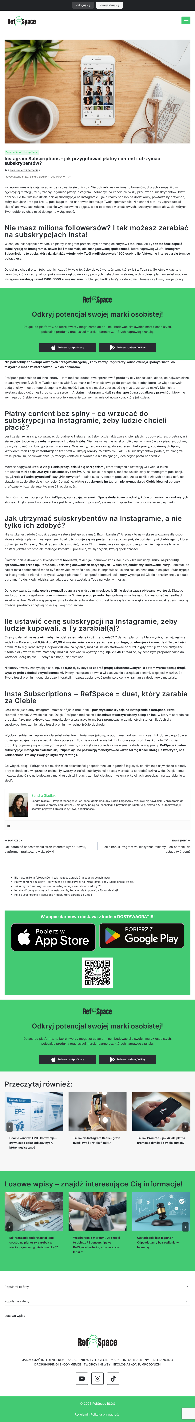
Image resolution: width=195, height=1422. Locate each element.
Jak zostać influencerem (43, 1360)
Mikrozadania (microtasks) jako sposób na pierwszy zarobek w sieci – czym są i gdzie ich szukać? (33, 1242)
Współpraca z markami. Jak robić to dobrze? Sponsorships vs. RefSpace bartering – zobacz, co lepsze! (96, 1245)
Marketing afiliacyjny (130, 1360)
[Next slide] (185, 1127)
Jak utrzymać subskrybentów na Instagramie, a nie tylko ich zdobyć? (57, 886)
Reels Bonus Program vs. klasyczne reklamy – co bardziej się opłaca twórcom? (146, 846)
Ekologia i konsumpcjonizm (137, 1364)
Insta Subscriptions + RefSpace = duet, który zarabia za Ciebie (53, 894)
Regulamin (82, 1414)
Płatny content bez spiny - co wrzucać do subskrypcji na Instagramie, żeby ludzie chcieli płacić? (74, 881)
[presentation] (34, 1111)
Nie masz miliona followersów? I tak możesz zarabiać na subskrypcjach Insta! (62, 877)
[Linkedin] (8, 825)
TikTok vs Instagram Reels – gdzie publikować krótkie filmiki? (96, 1140)
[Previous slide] (9, 1127)
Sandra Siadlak (38, 176)
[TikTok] (113, 1379)
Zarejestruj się (109, 5)
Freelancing (162, 1360)
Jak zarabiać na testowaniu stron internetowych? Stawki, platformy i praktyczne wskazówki (45, 846)
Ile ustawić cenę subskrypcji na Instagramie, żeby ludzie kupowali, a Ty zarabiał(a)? (66, 890)
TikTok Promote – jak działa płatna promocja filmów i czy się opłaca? (161, 1140)
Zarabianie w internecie (87, 1360)
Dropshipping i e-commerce (57, 1364)
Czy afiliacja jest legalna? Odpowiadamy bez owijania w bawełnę (158, 1242)
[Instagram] (97, 1379)
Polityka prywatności (105, 1414)
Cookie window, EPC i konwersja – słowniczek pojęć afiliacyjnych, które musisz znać (33, 1142)
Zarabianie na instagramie (21, 152)
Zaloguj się (83, 5)
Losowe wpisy (15, 1316)
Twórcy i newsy (97, 1364)
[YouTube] (82, 1379)
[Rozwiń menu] (185, 20)
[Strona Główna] (6, 170)
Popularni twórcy (17, 1287)
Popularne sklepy (17, 1301)
